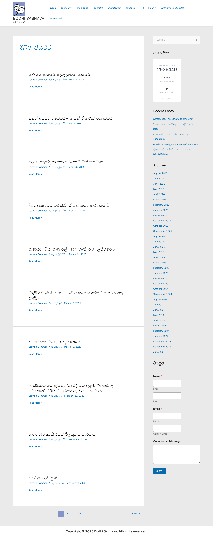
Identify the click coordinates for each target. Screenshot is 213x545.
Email (156, 421)
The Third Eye (148, 7)
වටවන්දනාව (114, 7)
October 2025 (160, 225)
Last (155, 401)
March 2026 (159, 199)
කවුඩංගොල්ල (57, 482)
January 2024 (160, 336)
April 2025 (159, 257)
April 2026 (159, 194)
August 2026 (160, 173)
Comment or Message (167, 441)
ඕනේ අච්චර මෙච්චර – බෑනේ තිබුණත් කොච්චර (71, 118)
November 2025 (162, 220)
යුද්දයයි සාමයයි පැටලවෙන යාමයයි (60, 74)
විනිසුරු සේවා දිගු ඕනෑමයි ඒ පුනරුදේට (173, 118)
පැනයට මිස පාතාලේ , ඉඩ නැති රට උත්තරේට (72, 249)
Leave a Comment (38, 79)
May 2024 (158, 315)
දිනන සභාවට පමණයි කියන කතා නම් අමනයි (70, 205)
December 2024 (162, 278)
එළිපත (53, 7)
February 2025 (161, 267)
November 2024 (162, 283)
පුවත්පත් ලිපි (56, 18)
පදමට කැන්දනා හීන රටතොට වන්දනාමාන (66, 161)
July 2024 (158, 304)
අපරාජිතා (98, 7)
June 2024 (159, 309)
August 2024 (160, 299)
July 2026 (158, 178)
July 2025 (158, 241)
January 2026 (160, 210)
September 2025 (162, 231)
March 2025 (159, 262)
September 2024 (162, 294)
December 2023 (162, 341)
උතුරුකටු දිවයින (58, 79)
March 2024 (160, 325)
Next (136, 513)
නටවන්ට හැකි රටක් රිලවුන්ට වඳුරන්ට (62, 434)
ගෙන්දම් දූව (83, 7)
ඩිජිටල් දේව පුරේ (43, 477)
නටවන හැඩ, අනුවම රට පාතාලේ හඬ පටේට (175, 143)
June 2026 (159, 183)
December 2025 (162, 215)
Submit (160, 470)
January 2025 (160, 273)
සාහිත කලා (67, 7)
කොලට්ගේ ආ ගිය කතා (172, 7)
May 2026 (158, 189)
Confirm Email (160, 433)
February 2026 (161, 204)
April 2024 (159, 320)
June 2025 (159, 246)
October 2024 (161, 288)
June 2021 (159, 351)
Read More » (35, 86)
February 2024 (161, 330)
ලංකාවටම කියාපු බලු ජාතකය (55, 341)
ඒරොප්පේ (130, 7)
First (155, 388)
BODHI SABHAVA (28, 18)
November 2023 (162, 346)
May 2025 (158, 252)
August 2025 (160, 236)
